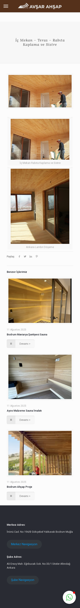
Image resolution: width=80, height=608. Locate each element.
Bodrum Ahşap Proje (19, 486)
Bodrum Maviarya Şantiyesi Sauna (27, 334)
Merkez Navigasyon (24, 544)
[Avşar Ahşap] (40, 5)
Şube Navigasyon (22, 580)
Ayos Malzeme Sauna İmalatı (24, 410)
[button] (69, 597)
